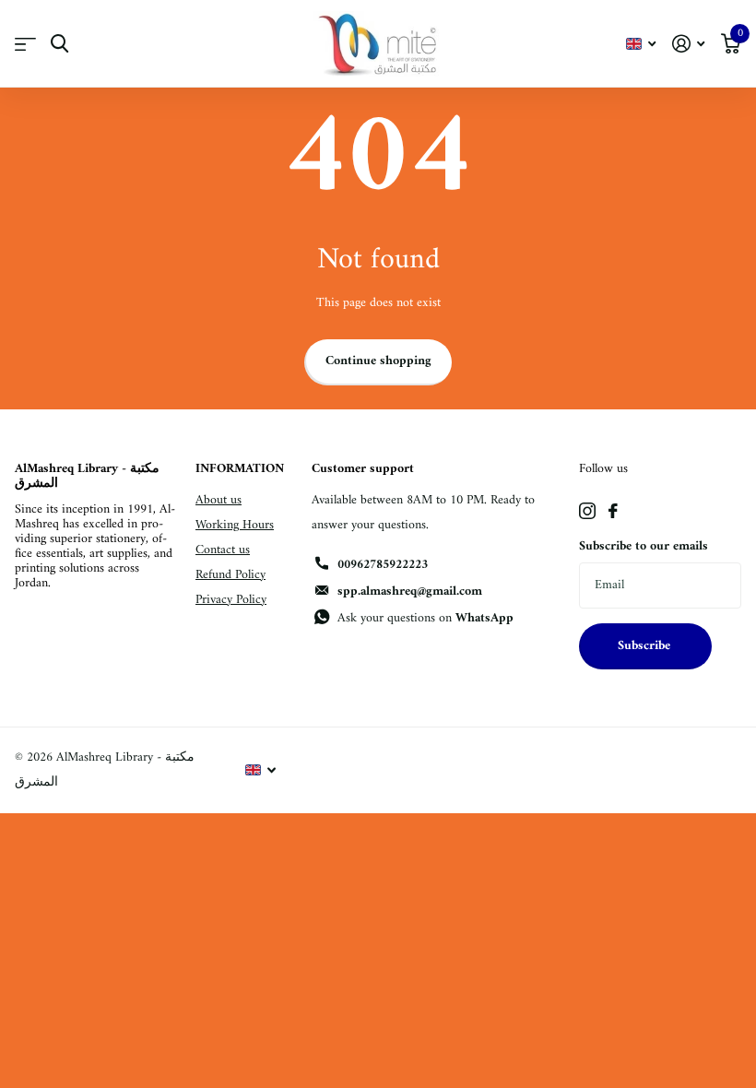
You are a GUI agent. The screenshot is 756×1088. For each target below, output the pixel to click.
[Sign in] (688, 44)
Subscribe (646, 645)
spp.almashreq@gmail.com (409, 591)
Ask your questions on (425, 618)
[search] (59, 44)
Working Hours (234, 525)
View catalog (25, 44)
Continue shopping (378, 361)
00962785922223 (382, 564)
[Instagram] (587, 511)
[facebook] (613, 510)
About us (218, 500)
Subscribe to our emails (643, 546)
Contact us (222, 550)
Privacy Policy (230, 599)
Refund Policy (230, 574)
